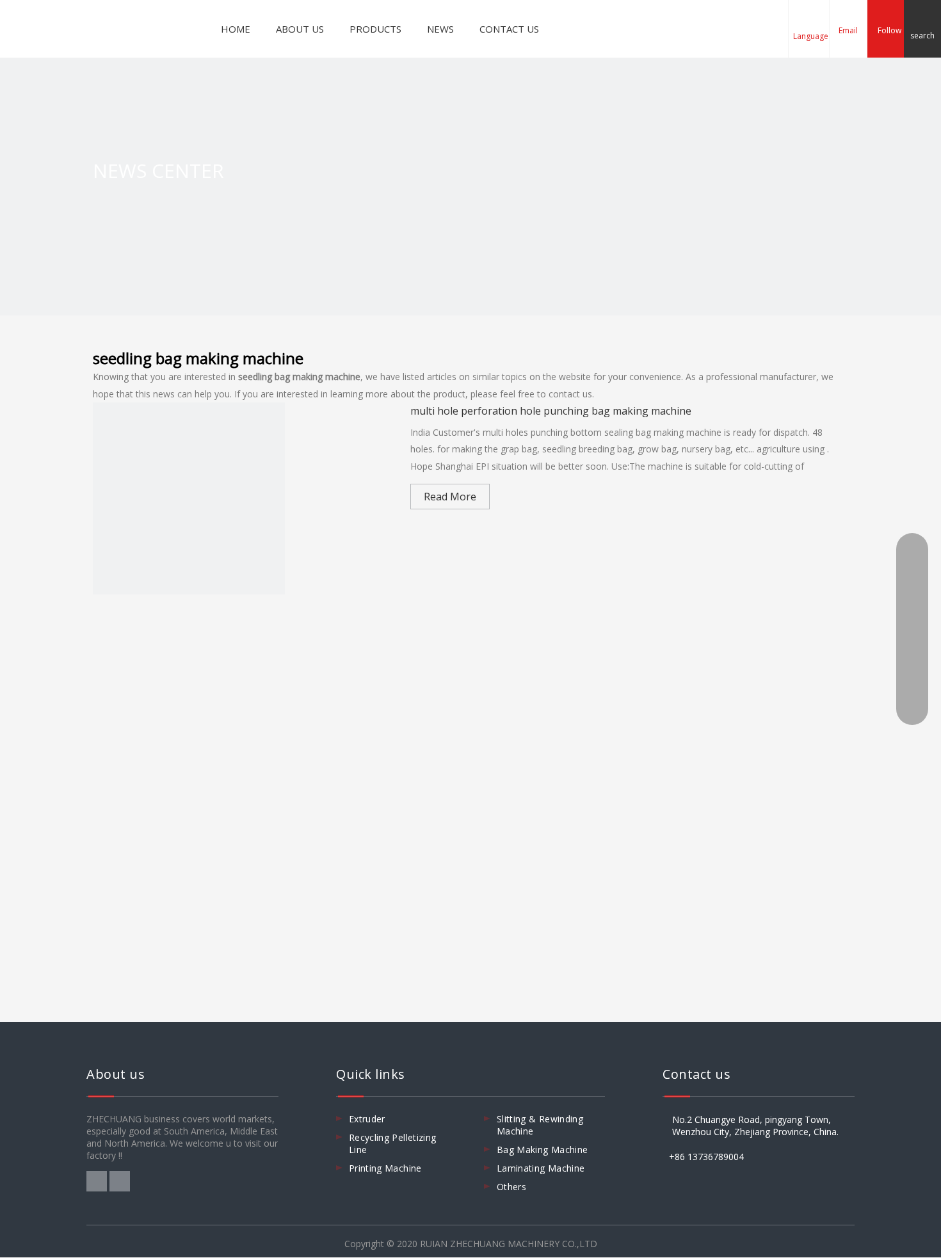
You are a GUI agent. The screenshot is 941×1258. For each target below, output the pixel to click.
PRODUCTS (375, 28)
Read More (450, 497)
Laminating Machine (540, 1168)
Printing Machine (385, 1168)
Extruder (367, 1119)
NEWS (440, 28)
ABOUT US (300, 28)
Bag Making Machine (542, 1149)
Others (511, 1187)
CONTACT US (509, 28)
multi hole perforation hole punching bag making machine (550, 411)
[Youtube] (119, 1180)
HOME (235, 28)
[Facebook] (97, 1180)
